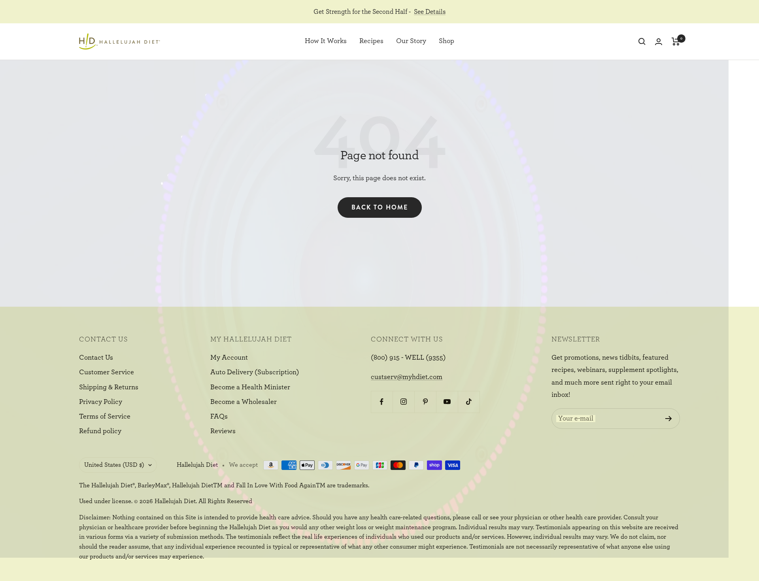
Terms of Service (104, 416)
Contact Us (96, 357)
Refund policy (100, 431)
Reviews (223, 431)
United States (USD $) (114, 465)
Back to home (379, 207)
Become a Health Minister (250, 387)
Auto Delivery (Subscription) (254, 372)
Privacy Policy (100, 402)
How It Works (326, 41)
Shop (446, 41)
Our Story (411, 41)
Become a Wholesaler (243, 402)
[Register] (668, 418)
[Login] (658, 41)
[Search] (642, 41)
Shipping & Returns (108, 387)
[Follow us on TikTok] (469, 402)
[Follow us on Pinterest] (425, 402)
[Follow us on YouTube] (447, 402)
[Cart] (676, 41)
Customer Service (106, 372)
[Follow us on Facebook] (382, 402)
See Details (430, 11)
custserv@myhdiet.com (406, 377)
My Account (229, 357)
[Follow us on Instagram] (403, 402)
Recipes (371, 41)
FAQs (219, 416)
